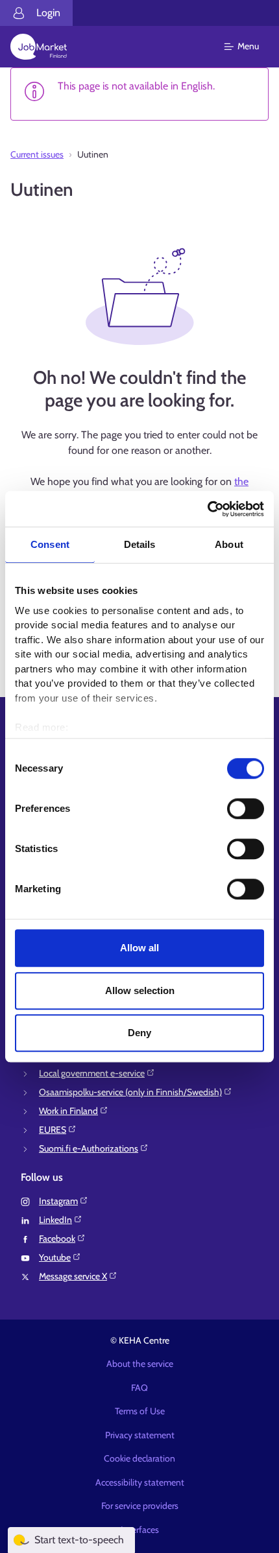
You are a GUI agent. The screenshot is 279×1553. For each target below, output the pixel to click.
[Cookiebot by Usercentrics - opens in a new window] (207, 509)
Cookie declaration (139, 1458)
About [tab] (229, 544)
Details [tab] (140, 544)
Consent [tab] (49, 544)
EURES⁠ (52, 1129)
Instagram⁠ (58, 1201)
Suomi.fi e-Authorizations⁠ (88, 1148)
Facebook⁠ (57, 1238)
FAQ (139, 1387)
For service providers (139, 1506)
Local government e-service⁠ (92, 1073)
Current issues (37, 154)
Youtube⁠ (55, 1257)
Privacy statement (140, 1435)
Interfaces (140, 1529)
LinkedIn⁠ (55, 1220)
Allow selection (140, 990)
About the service (139, 1363)
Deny (139, 1032)
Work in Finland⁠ (68, 1111)
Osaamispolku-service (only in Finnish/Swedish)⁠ (130, 1092)
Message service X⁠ (73, 1276)
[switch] (245, 808)
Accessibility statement (139, 1482)
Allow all (139, 947)
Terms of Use (140, 1411)
